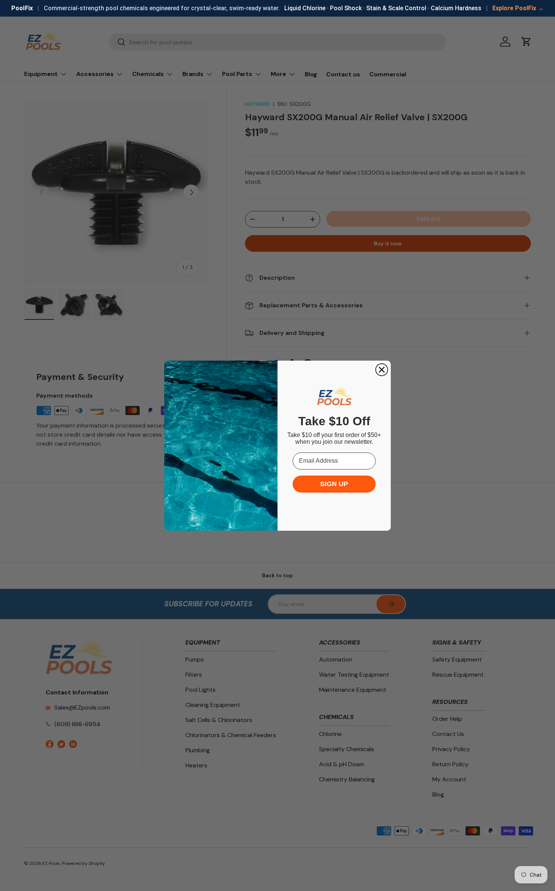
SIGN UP (334, 484)
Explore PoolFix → (518, 8)
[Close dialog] (382, 370)
